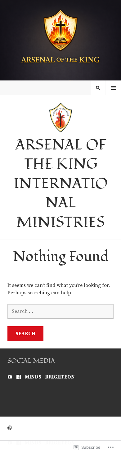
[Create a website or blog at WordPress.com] (9, 428)
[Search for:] (60, 311)
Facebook (18, 377)
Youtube (9, 377)
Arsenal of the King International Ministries (61, 183)
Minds (33, 377)
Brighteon (60, 377)
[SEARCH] (98, 87)
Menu (113, 88)
